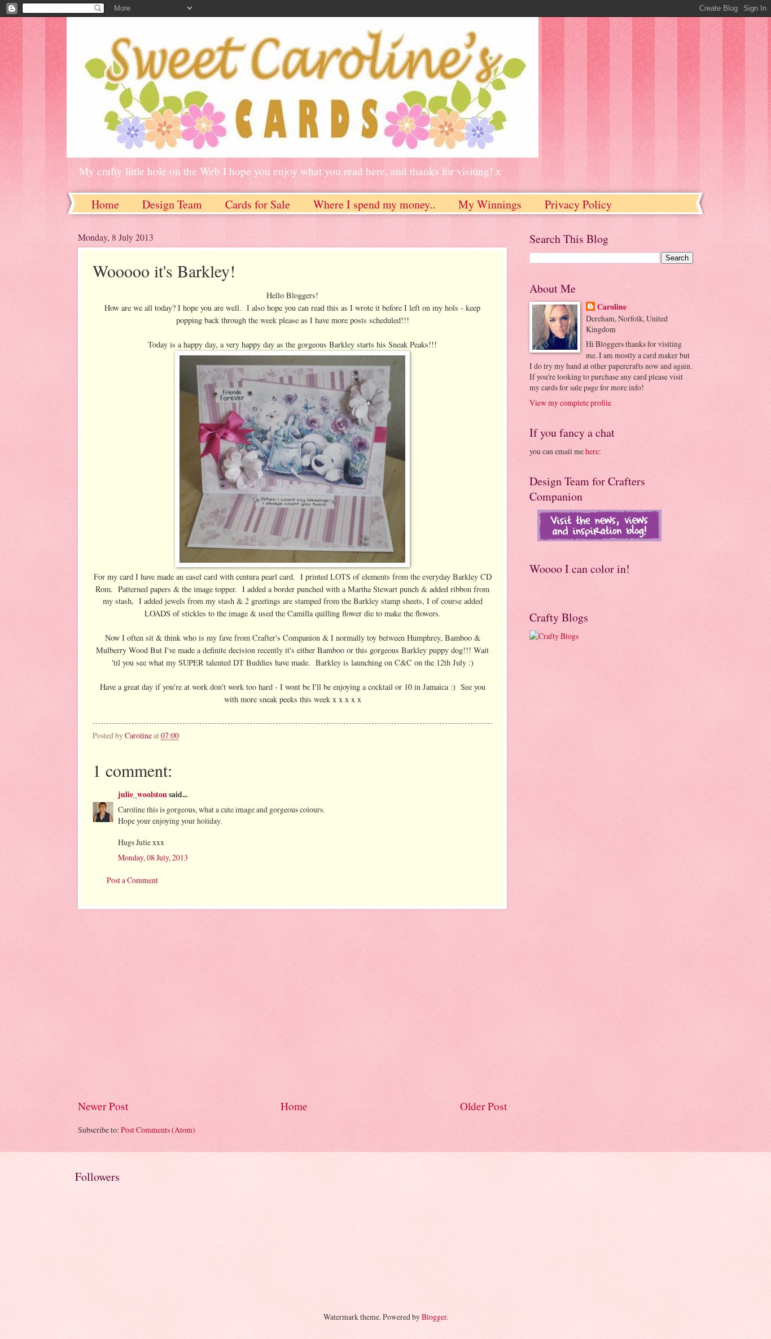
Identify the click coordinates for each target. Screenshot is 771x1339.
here (592, 451)
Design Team (172, 204)
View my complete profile (570, 402)
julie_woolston (142, 794)
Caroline (612, 307)
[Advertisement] (292, 1003)
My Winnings (490, 204)
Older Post (483, 1106)
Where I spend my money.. (374, 204)
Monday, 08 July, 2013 (153, 857)
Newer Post (103, 1106)
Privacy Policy (578, 204)
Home (105, 204)
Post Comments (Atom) (158, 1129)
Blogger (434, 1316)
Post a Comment (132, 880)
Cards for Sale (257, 204)
